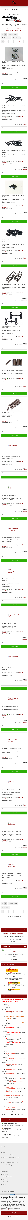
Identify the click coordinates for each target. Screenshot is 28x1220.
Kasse (4, 1184)
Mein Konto (5, 1174)
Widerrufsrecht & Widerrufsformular (11, 1157)
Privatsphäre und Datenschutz (10, 1162)
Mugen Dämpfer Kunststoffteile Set (11, 454)
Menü (2, 2)
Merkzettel (5, 1179)
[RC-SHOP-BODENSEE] (14, 3)
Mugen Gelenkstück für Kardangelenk (11, 748)
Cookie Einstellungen (8, 1165)
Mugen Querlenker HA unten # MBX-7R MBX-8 (13, 284)
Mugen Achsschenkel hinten (9, 495)
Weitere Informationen (14, 1217)
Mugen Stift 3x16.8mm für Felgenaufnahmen (13, 370)
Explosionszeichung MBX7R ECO (14, 30)
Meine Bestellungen (8, 1176)
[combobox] (13, 34)
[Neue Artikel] (25, 946)
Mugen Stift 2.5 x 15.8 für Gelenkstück (11, 790)
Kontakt (5, 1152)
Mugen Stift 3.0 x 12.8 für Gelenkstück (11, 831)
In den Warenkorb (14, 87)
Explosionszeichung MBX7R (14, 29)
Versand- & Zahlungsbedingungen (11, 1155)
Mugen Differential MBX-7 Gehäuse (11, 537)
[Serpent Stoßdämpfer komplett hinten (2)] (14, 933)
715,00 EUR (14, 959)
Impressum (5, 1150)
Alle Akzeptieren (14, 1213)
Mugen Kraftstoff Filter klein (9, 623)
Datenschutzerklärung (6, 1209)
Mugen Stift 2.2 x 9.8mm (8, 412)
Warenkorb (5, 1181)
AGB (4, 1160)
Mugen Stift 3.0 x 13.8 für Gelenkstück (11, 873)
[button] (2, 34)
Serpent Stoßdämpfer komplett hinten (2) (14, 936)
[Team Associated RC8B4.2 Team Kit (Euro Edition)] (14, 950)
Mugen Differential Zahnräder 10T (10, 706)
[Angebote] (25, 930)
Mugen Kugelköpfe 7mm (8, 665)
